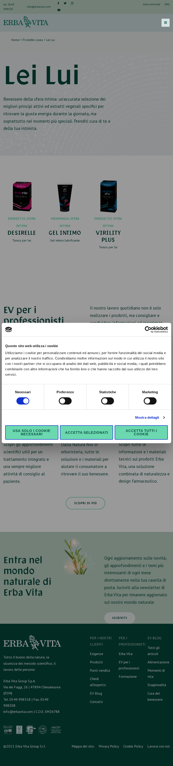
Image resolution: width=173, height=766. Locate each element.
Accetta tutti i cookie (141, 432)
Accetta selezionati (86, 432)
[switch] (65, 400)
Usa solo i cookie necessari (31, 432)
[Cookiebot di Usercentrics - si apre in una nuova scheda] (148, 329)
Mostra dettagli (147, 417)
